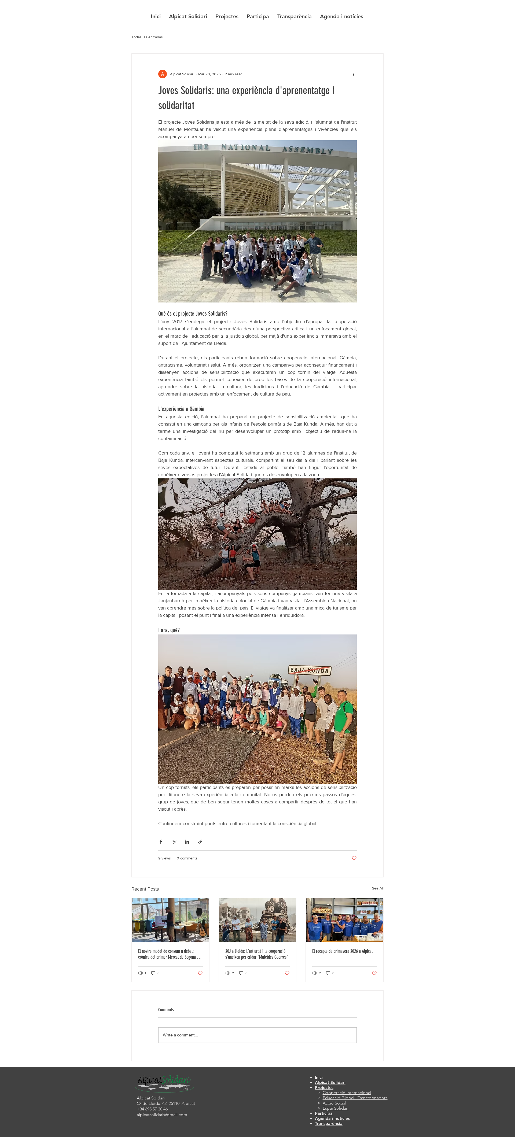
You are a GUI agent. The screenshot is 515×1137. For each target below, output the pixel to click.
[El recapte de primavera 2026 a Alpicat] (344, 920)
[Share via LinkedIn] (187, 841)
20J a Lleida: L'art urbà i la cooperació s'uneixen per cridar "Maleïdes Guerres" (256, 954)
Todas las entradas (147, 37)
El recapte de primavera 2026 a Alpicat (342, 951)
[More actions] (353, 74)
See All (378, 888)
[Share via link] (200, 841)
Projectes (324, 1087)
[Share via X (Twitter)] (173, 841)
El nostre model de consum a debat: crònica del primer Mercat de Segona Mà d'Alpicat (170, 954)
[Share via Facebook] (160, 841)
